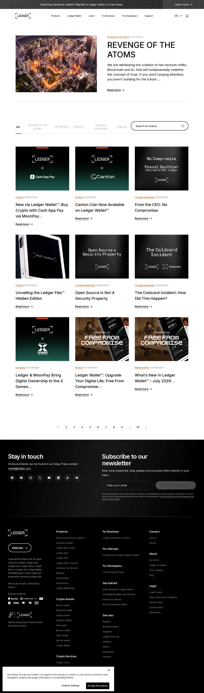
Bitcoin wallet (62, 605)
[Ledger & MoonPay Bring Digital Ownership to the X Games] (42, 339)
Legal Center (155, 592)
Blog (151, 575)
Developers (108, 651)
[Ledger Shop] (187, 16)
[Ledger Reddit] (12, 478)
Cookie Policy (156, 607)
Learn (92, 16)
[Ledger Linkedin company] (58, 478)
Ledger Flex (62, 558)
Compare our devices (67, 568)
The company (156, 570)
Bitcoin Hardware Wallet (115, 604)
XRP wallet (61, 625)
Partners (107, 656)
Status (106, 646)
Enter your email (117, 485)
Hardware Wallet (64, 543)
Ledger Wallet (74, 16)
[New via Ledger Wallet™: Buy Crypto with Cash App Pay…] (42, 168)
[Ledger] (23, 15)
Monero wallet (63, 630)
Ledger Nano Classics (67, 563)
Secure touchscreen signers (70, 538)
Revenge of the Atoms (118, 37)
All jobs (153, 543)
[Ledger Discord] (77, 478)
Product (78, 127)
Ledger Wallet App (65, 588)
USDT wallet (62, 635)
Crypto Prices (63, 662)
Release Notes (142, 367)
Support (149, 16)
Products (55, 16)
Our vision (154, 560)
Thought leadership (100, 127)
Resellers (107, 631)
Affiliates (107, 641)
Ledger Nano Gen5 (65, 548)
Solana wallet (63, 615)
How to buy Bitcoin (112, 599)
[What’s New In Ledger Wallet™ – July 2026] (161, 339)
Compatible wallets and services (119, 594)
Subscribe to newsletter (173, 485)
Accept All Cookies (98, 685)
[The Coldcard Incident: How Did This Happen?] (161, 257)
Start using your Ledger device (118, 589)
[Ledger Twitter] (40, 478)
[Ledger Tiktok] (68, 478)
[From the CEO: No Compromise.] (161, 168)
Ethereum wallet (64, 610)
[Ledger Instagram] (31, 478)
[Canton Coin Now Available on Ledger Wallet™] (102, 168)
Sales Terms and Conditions (163, 597)
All (18, 127)
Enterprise (62, 127)
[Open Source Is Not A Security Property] (102, 257)
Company (20, 367)
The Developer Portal (113, 572)
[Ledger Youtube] (49, 478)
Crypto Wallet (63, 645)
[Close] (109, 670)
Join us (153, 538)
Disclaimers (155, 612)
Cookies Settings (71, 685)
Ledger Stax (62, 553)
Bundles (60, 573)
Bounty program (111, 626)
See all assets (63, 640)
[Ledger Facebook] (21, 478)
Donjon (122, 127)
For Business (108, 16)
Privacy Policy (156, 602)
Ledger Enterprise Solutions (116, 538)
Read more (114, 90)
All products (62, 583)
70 (137, 427)
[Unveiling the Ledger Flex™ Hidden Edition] (42, 257)
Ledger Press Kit (111, 636)
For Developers (129, 16)
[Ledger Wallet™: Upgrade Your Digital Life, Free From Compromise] (102, 339)
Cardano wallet (64, 620)
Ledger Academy (157, 565)
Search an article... (147, 126)
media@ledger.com (19, 468)
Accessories (62, 578)
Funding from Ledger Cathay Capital (121, 555)
